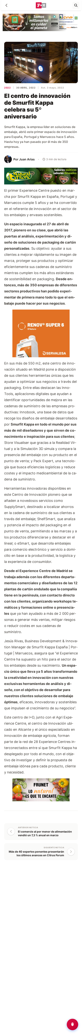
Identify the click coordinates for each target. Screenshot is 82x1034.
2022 (7, 87)
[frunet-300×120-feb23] (41, 789)
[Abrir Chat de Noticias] (72, 1024)
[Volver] (6, 5)
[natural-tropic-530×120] (41, 176)
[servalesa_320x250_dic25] (41, 333)
